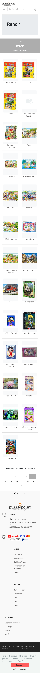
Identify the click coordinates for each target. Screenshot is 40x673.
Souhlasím (20, 665)
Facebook (21, 493)
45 (34, 481)
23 (22, 481)
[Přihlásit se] (36, 3)
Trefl (15, 601)
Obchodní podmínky (12, 623)
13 (5, 481)
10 (21, 476)
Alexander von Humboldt (19, 567)
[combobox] (20, 9)
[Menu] (3, 8)
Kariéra (7, 634)
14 (11, 481)
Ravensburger (19, 590)
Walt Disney (18, 554)
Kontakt (8, 630)
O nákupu (8, 627)
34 (28, 481)
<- (6, 476)
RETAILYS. (24, 648)
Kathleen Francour (21, 562)
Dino (15, 598)
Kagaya (16, 572)
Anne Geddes (19, 558)
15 (17, 481)
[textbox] (20, 9)
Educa (16, 605)
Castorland (18, 594)
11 (26, 476)
